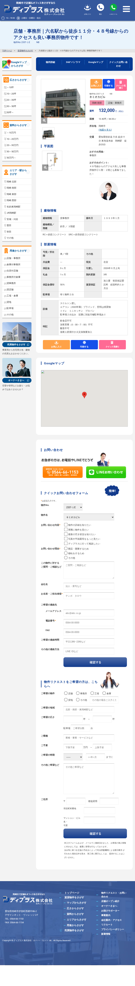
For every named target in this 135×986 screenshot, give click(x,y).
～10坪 (10, 87)
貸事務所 (11, 283)
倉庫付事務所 (13, 264)
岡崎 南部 (97, 103)
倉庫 (110, 693)
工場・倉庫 (12, 295)
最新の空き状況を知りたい (81, 534)
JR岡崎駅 (11, 213)
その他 (71, 558)
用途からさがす (18, 250)
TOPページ (7, 51)
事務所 (84, 693)
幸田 (9, 231)
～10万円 (11, 132)
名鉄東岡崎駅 (13, 206)
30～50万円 (12, 151)
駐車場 (10, 308)
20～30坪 (11, 100)
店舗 (71, 693)
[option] (63, 101)
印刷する (108, 85)
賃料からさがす (18, 125)
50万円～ (11, 157)
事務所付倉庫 (13, 277)
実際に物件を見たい (78, 529)
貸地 (71, 700)
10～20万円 (12, 139)
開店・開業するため (78, 548)
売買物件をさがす (16, 344)
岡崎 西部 (11, 200)
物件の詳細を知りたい (79, 525)
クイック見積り (121, 86)
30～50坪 (11, 106)
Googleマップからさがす (19, 64)
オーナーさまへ (16, 380)
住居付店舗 (12, 270)
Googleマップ (95, 62)
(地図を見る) (105, 129)
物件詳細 (50, 62)
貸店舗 (10, 289)
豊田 (9, 225)
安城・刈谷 (12, 219)
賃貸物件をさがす (25, 51)
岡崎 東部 (11, 194)
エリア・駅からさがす (18, 172)
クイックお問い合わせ (118, 64)
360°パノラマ (73, 62)
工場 (97, 693)
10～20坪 (11, 93)
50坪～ (10, 112)
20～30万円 (12, 145)
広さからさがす (18, 79)
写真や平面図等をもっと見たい (84, 539)
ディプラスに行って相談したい (84, 543)
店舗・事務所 (115, 103)
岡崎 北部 (11, 181)
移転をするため (76, 553)
